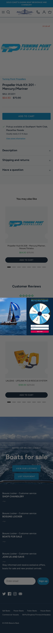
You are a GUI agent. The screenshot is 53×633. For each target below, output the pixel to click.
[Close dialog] (1, 299)
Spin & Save (39, 331)
